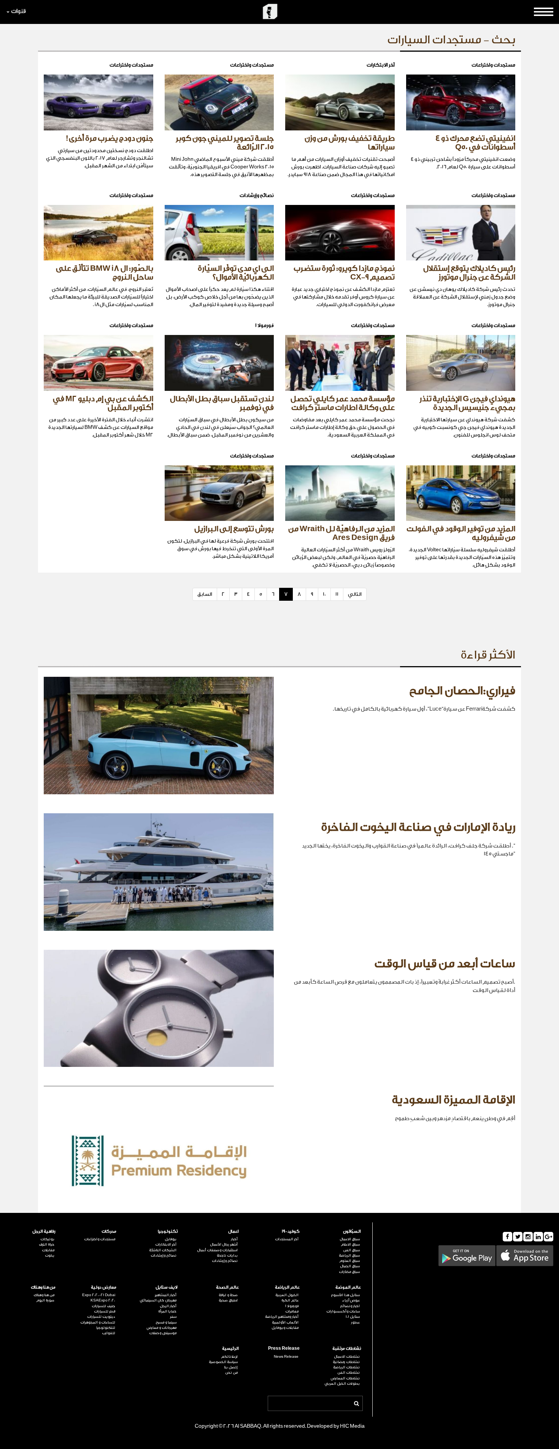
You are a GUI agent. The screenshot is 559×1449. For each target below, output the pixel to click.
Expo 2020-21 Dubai (98, 1295)
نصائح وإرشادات (225, 1261)
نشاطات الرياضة (346, 1367)
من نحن (231, 1372)
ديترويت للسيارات (101, 1317)
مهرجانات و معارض (161, 1328)
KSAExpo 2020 (103, 1300)
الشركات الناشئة (162, 1250)
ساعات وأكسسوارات (343, 1311)
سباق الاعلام (350, 1244)
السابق (204, 594)
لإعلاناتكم (229, 1357)
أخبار (234, 1239)
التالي (355, 594)
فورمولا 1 (292, 1306)
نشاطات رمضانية (346, 1362)
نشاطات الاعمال (347, 1357)
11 (336, 594)
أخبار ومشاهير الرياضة (282, 1317)
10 (324, 594)
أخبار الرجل (168, 1306)
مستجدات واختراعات (99, 1239)
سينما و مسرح (166, 1322)
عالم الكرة (290, 1300)
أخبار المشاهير (165, 1295)
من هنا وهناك (43, 1287)
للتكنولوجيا (105, 1328)
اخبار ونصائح (350, 1306)
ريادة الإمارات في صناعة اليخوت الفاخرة (418, 827)
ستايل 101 (353, 1317)
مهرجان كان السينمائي (158, 1300)
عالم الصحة (227, 1287)
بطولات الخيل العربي (342, 1384)
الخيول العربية (287, 1295)
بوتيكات (47, 1239)
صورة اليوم (45, 1300)
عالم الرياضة (287, 1287)
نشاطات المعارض (345, 1378)
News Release (286, 1357)
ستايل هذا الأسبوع (345, 1295)
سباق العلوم (349, 1261)
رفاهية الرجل (44, 1231)
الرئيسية (230, 1348)
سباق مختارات (349, 1272)
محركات (109, 1231)
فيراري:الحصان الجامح (462, 690)
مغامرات (292, 1311)
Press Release (284, 1348)
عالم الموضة (348, 1287)
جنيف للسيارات (103, 1306)
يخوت (49, 1255)
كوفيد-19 (291, 1231)
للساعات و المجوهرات (97, 1322)
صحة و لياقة (228, 1295)
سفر (173, 1317)
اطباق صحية (228, 1300)
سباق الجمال (350, 1266)
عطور (355, 1322)
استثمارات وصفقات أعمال (217, 1250)
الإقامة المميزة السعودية (453, 1099)
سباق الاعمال (350, 1239)
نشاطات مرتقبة (346, 1348)
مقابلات (48, 1250)
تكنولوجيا (168, 1231)
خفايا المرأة (167, 1311)
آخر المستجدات (287, 1239)
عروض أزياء (351, 1300)
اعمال (233, 1231)
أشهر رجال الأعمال (224, 1244)
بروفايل (170, 1239)
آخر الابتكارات (165, 1244)
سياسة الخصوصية (223, 1362)
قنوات (18, 11)
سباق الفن (351, 1250)
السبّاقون (352, 1231)
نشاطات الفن (348, 1372)
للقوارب (108, 1333)
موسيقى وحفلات (162, 1333)
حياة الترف (46, 1244)
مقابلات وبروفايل (285, 1328)
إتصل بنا (231, 1367)
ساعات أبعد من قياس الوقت (444, 963)
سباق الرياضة (349, 1255)
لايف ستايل (167, 1287)
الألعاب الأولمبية (285, 1322)
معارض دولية (103, 1287)
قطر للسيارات (104, 1311)
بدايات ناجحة (227, 1255)
